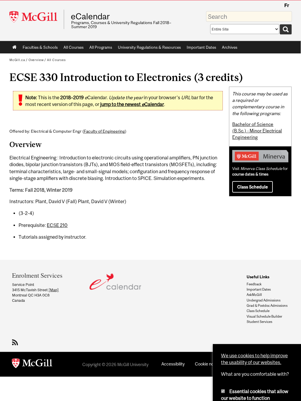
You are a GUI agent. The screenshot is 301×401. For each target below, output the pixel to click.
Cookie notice (208, 363)
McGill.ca (17, 60)
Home (14, 47)
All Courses (73, 47)
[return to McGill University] (32, 364)
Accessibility (173, 363)
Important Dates (201, 47)
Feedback (254, 284)
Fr (286, 5)
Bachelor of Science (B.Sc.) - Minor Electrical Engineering (257, 131)
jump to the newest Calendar (132, 104)
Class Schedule (252, 186)
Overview (36, 60)
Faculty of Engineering (104, 131)
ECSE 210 (57, 225)
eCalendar (90, 16)
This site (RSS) (16, 342)
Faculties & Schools (39, 48)
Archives (229, 47)
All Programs (100, 47)
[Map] (54, 290)
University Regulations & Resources (149, 47)
